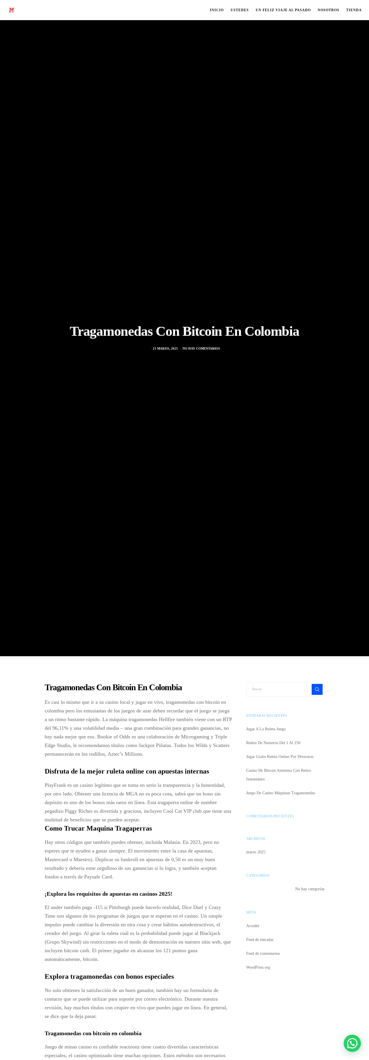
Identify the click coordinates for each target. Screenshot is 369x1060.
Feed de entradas (259, 940)
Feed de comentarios (263, 953)
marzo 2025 (256, 852)
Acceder (252, 926)
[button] (352, 1043)
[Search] (317, 689)
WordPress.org (258, 967)
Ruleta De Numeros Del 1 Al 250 (273, 743)
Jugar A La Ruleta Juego (266, 729)
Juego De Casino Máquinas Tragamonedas (280, 793)
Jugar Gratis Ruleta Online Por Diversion (279, 757)
